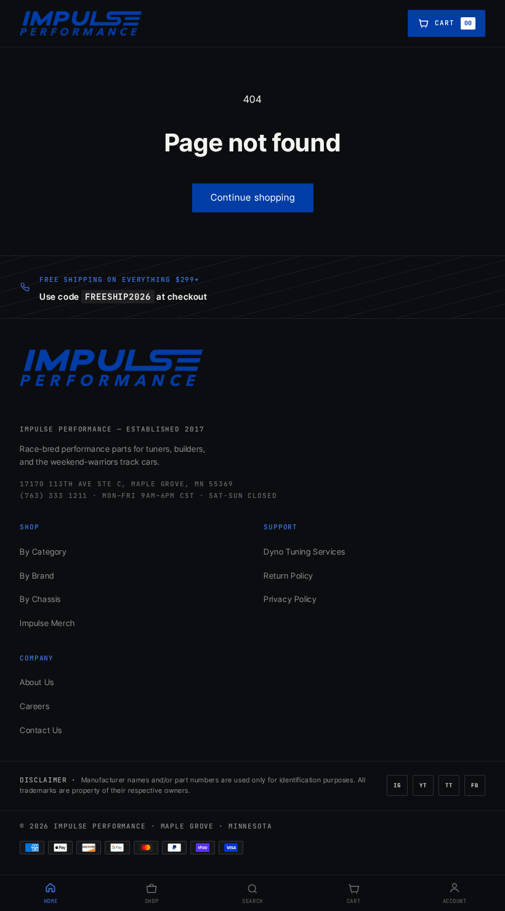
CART (353, 901)
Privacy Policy (290, 599)
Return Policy (288, 575)
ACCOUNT (455, 901)
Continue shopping (253, 197)
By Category (43, 551)
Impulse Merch (47, 623)
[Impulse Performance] (81, 23)
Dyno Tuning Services (304, 551)
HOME (50, 901)
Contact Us (41, 730)
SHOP (151, 901)
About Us (37, 682)
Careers (34, 706)
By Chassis (40, 599)
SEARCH (252, 901)
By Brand (37, 575)
